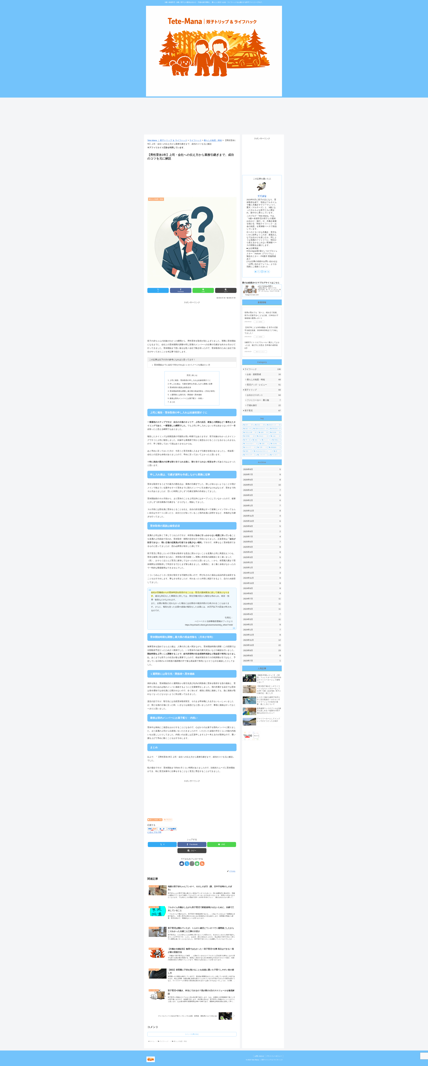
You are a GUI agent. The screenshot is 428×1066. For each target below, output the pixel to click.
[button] (226, 290)
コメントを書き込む (192, 1034)
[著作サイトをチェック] (181, 863)
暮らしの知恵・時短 (156, 819)
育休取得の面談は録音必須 (180, 387)
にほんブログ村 (154, 832)
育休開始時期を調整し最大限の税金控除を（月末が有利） (193, 391)
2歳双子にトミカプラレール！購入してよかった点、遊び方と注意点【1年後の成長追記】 (262, 345)
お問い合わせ (259, 1056)
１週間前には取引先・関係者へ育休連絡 (186, 395)
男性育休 (169, 819)
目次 (189, 375)
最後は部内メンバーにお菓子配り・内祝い (187, 398)
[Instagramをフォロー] (192, 863)
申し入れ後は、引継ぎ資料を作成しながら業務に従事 (191, 384)
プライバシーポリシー (274, 1056)
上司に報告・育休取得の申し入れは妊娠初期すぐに (190, 380)
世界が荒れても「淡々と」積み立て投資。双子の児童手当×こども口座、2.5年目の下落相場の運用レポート (261, 315)
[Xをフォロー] (187, 863)
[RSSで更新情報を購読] (202, 863)
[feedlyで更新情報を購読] (197, 863)
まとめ (172, 402)
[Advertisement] (211, 115)
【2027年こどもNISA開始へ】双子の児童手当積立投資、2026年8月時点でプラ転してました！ (261, 330)
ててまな (262, 196)
